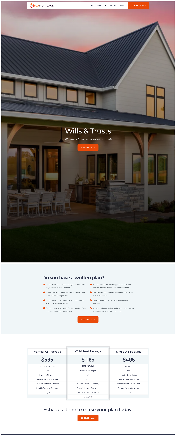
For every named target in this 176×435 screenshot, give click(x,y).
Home (91, 5)
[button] (101, 5)
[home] (41, 5)
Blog (122, 5)
